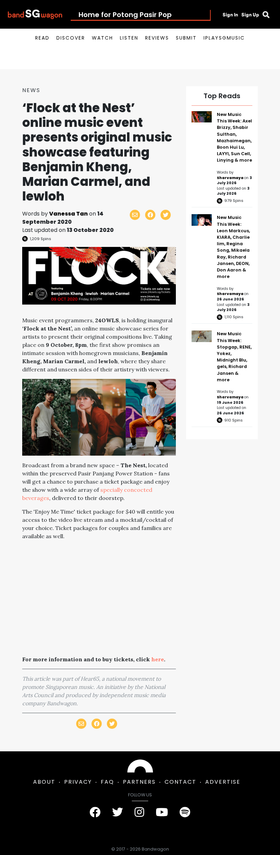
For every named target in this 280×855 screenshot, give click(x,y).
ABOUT (44, 782)
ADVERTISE (222, 782)
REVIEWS (157, 37)
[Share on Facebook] (150, 215)
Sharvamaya (230, 177)
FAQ (107, 782)
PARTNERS (139, 782)
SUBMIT (186, 37)
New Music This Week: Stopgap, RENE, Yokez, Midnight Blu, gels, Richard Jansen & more (234, 356)
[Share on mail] (135, 215)
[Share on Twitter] (165, 215)
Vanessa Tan (68, 214)
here (157, 659)
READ (42, 37)
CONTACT (180, 782)
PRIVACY (78, 782)
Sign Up (250, 15)
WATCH (102, 37)
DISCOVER (70, 37)
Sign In (230, 15)
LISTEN (129, 37)
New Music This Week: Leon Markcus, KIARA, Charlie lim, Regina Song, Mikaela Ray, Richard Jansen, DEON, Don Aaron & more (233, 247)
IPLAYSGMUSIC (224, 37)
